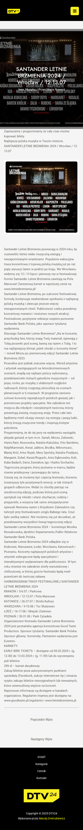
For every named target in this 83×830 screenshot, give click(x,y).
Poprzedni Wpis (41, 719)
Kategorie (41, 764)
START (41, 757)
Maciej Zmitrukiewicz (52, 818)
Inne (21, 89)
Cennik (41, 771)
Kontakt (41, 778)
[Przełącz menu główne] (75, 11)
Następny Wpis (41, 739)
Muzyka (30, 89)
